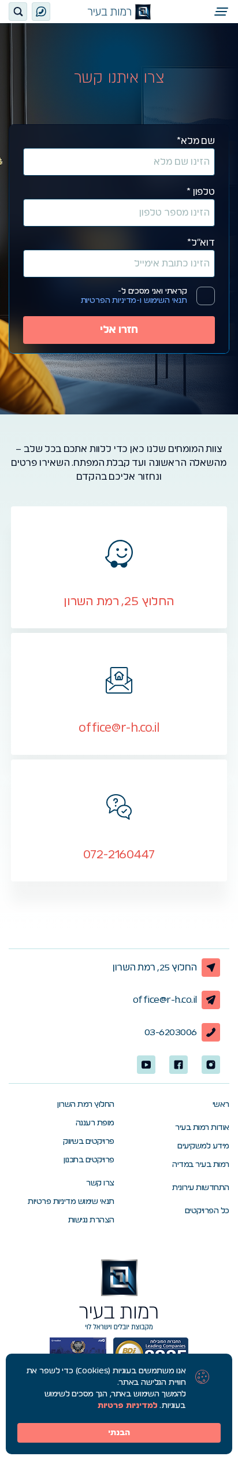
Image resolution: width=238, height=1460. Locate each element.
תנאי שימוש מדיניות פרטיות (71, 1202)
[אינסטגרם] (211, 1064)
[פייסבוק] (178, 1064)
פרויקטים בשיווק (88, 1141)
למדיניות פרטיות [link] (128, 1406)
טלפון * (201, 192)
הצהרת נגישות (91, 1220)
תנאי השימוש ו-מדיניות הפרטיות (134, 301)
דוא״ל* (201, 242)
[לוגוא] (119, 11)
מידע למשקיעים (203, 1146)
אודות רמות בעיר (202, 1128)
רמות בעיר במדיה (200, 1165)
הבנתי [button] (118, 1433)
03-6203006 (170, 1032)
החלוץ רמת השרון (85, 1104)
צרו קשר (100, 1183)
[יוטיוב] (146, 1064)
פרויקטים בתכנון (89, 1160)
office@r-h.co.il (165, 1000)
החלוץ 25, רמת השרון (155, 967)
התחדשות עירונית (200, 1188)
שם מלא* (196, 141)
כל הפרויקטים (207, 1211)
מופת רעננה (95, 1123)
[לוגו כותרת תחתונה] (119, 1295)
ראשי (221, 1104)
